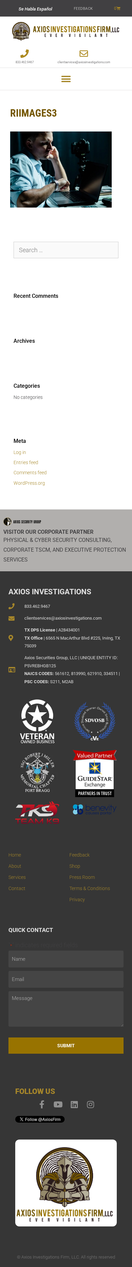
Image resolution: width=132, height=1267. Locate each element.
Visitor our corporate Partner (48, 532)
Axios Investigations (49, 592)
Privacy (77, 899)
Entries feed (26, 462)
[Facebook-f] (42, 1104)
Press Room (82, 877)
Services (17, 877)
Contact (16, 888)
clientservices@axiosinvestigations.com (84, 62)
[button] (66, 79)
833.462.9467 (25, 62)
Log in (20, 452)
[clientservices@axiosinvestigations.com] (84, 53)
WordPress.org (29, 483)
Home (14, 855)
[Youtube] (58, 1104)
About (14, 866)
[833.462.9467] (24, 53)
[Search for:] (66, 250)
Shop (74, 866)
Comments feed (30, 472)
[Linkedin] (74, 1104)
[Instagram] (90, 1104)
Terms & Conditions (89, 888)
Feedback (83, 8)
